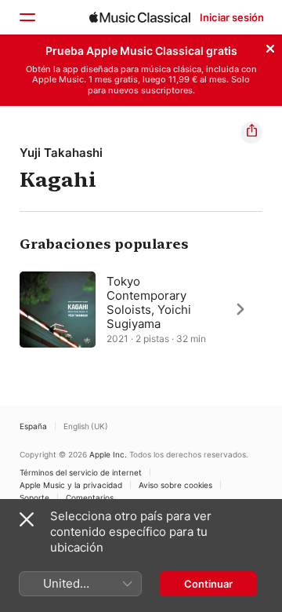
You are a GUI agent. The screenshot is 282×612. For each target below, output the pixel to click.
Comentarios (90, 497)
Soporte (34, 497)
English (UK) (85, 426)
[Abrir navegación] (26, 17)
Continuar (208, 583)
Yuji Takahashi (61, 152)
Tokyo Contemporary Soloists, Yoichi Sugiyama (149, 301)
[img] (139, 17)
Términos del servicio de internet (81, 472)
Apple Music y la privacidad (71, 485)
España (33, 426)
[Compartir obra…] (251, 133)
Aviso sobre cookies (175, 485)
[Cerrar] (270, 46)
